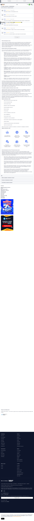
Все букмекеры (3, 437)
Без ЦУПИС (2, 441)
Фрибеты (18, 437)
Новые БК (2, 440)
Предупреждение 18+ (20, 474)
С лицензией (2, 444)
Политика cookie (19, 471)
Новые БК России (3, 191)
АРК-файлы (2, 456)
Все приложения (3, 450)
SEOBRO (8, 501)
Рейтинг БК (2, 435)
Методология (3, 446)
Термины (18, 453)
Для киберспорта (3, 192)
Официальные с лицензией (5, 190)
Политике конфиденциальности (17, 516)
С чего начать (19, 450)
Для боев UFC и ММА (4, 195)
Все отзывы (17, 37)
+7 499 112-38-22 (6, 494)
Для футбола (3, 196)
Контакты (18, 468)
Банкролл (18, 456)
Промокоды (18, 443)
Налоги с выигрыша (19, 459)
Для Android (2, 453)
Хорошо (3, 518)
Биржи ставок (3, 443)
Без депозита (19, 438)
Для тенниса (2, 193)
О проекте (18, 465)
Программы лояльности (20, 446)
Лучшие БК (2, 438)
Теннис (2, 468)
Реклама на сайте (17, 497)
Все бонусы (18, 435)
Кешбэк (18, 440)
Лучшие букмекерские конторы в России (5, 187)
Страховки (18, 444)
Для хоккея (2, 194)
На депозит (18, 441)
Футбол (2, 465)
